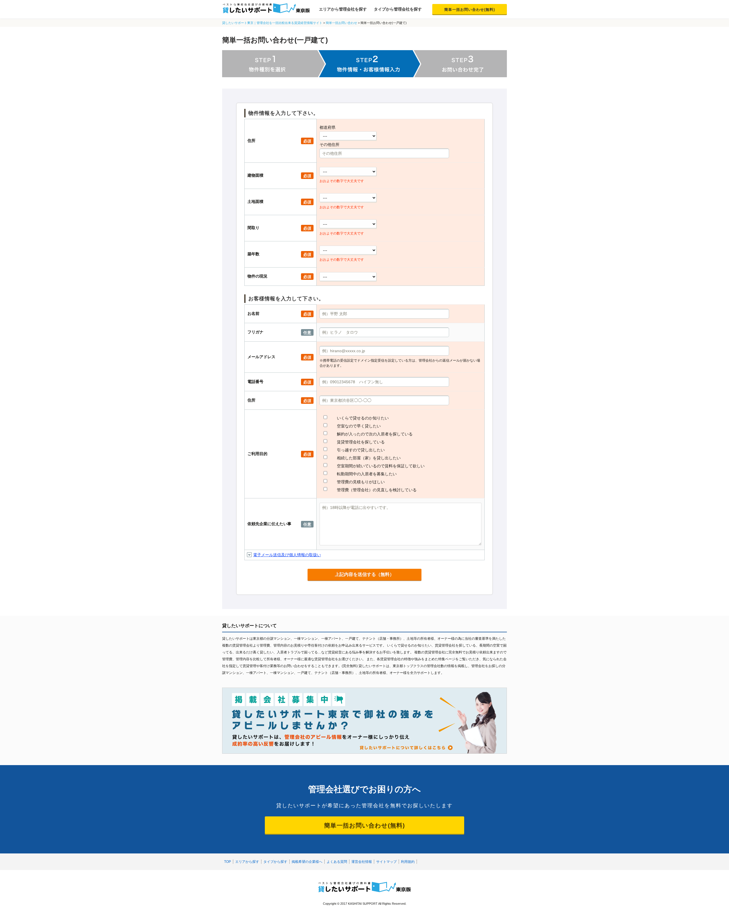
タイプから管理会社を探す (398, 9)
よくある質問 (337, 862)
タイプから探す (275, 862)
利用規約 (408, 862)
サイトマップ (386, 862)
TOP (227, 862)
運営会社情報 (361, 862)
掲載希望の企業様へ (307, 862)
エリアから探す (247, 862)
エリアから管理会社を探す (343, 9)
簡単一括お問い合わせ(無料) (469, 9)
